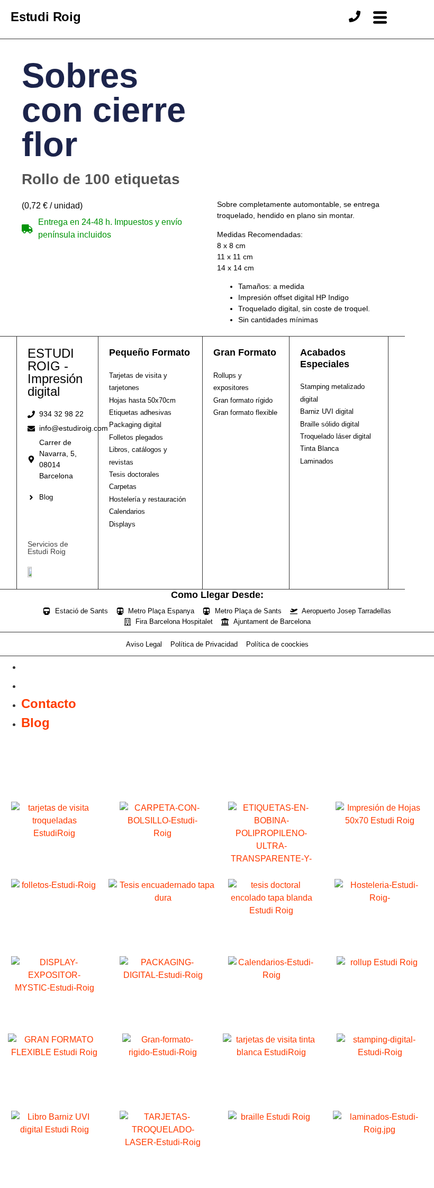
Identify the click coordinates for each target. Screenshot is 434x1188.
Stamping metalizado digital (380, 1104)
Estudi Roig (46, 17)
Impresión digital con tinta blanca (271, 1104)
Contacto (48, 665)
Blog (35, 684)
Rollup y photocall (379, 1027)
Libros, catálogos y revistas (163, 950)
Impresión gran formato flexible (54, 1104)
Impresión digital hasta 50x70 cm (380, 872)
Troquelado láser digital (163, 1181)
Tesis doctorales (271, 950)
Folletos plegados (55, 950)
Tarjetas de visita (54, 872)
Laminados (379, 1181)
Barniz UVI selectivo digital (54, 1181)
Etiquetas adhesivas (271, 872)
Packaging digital (163, 1027)
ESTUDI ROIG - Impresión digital (55, 372)
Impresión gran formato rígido (163, 1104)
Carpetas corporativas (162, 872)
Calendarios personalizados (271, 1027)
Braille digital (271, 1181)
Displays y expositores (54, 1027)
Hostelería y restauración (379, 950)
